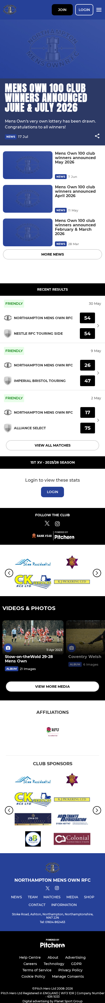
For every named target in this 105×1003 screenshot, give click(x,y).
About (53, 957)
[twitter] (48, 889)
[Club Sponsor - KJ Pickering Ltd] (72, 583)
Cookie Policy (33, 976)
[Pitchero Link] (64, 538)
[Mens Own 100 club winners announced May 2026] (27, 165)
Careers (30, 964)
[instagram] (56, 889)
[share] (97, 136)
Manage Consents (68, 976)
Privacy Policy (70, 970)
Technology (54, 964)
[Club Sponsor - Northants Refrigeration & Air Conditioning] (72, 820)
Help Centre (30, 957)
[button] (97, 137)
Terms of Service (37, 970)
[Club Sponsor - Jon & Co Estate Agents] (33, 820)
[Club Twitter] (47, 524)
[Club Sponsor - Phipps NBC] (72, 563)
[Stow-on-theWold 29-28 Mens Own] (32, 637)
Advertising (75, 957)
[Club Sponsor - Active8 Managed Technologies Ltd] (33, 840)
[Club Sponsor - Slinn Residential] (33, 563)
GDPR (76, 964)
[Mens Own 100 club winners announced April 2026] (27, 199)
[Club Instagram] (57, 524)
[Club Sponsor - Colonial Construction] (72, 840)
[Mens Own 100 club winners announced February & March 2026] (27, 232)
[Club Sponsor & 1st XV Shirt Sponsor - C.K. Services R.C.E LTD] (33, 583)
